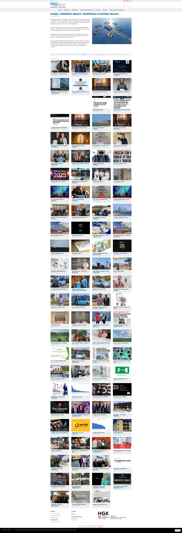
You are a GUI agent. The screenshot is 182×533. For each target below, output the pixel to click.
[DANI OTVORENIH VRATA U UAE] (122, 192)
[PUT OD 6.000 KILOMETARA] (80, 299)
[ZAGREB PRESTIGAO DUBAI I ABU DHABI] (122, 299)
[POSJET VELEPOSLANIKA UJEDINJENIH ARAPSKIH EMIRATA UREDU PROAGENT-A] (59, 156)
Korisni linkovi (74, 518)
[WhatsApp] (118, 54)
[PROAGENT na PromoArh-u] (80, 371)
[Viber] (98, 54)
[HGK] (112, 515)
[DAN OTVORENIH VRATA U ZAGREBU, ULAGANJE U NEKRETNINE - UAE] (80, 138)
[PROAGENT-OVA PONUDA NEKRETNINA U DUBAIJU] (101, 479)
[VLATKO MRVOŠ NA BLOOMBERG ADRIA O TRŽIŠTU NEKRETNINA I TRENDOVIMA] (59, 120)
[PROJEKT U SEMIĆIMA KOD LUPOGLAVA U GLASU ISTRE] (59, 443)
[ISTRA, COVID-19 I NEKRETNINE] (122, 335)
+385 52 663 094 (56, 513)
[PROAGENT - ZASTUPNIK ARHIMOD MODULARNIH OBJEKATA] (122, 407)
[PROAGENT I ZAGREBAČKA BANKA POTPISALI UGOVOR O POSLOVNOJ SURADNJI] (122, 461)
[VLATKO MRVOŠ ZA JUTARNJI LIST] (122, 102)
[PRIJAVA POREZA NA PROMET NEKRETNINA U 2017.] (122, 479)
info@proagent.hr (56, 517)
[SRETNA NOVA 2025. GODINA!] (59, 174)
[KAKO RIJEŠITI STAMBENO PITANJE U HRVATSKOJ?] (101, 264)
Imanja (98, 10)
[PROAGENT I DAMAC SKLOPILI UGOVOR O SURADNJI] (101, 299)
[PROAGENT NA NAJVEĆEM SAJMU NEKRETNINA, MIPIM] (122, 389)
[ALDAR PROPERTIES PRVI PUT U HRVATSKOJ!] (122, 66)
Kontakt (129, 6)
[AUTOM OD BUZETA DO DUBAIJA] (59, 281)
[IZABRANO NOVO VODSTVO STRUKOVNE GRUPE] (101, 443)
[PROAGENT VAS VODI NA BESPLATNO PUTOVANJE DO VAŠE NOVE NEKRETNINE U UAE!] (122, 120)
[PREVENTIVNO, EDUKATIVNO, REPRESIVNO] (59, 389)
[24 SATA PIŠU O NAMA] (122, 174)
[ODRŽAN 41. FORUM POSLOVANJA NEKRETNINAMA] (59, 84)
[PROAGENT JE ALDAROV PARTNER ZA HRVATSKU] (59, 138)
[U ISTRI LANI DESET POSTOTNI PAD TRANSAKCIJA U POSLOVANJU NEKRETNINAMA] (101, 371)
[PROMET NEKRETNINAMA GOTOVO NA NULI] (101, 353)
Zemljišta (75, 10)
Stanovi (66, 10)
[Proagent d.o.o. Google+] (52, 0)
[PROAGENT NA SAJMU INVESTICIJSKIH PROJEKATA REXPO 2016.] (59, 497)
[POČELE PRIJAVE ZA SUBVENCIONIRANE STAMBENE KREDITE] (122, 425)
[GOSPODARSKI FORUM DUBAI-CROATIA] (122, 281)
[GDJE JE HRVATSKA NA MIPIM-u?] (101, 389)
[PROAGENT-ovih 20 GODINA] (122, 246)
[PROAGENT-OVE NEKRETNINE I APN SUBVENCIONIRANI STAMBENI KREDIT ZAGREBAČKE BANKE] (59, 479)
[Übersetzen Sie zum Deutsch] (127, 0)
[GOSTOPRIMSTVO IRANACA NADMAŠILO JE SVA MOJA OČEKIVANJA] (101, 210)
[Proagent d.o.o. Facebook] (50, 0)
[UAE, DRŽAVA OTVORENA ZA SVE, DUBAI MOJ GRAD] (101, 228)
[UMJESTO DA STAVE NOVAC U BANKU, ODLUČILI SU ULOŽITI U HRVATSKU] (101, 497)
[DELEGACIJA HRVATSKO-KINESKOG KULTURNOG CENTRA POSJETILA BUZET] (101, 156)
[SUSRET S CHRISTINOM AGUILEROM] (80, 156)
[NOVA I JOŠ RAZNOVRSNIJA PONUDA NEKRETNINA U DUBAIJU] (59, 371)
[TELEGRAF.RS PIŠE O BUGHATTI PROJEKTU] (80, 174)
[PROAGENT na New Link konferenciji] (80, 425)
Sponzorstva (74, 514)
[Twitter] (70, 54)
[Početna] (105, 6)
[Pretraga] (108, 6)
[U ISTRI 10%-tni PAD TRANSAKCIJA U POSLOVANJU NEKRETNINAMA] (80, 389)
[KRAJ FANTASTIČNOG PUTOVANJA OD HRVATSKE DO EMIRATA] (122, 264)
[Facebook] (56, 54)
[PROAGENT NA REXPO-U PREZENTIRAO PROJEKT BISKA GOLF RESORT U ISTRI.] (59, 461)
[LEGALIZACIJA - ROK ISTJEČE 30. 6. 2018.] (80, 443)
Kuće (59, 10)
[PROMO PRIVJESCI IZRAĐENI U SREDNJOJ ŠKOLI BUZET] (80, 497)
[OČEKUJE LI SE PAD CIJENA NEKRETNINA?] (80, 353)
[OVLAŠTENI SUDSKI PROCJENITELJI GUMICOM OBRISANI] (80, 246)
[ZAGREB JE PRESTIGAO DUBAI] (122, 210)
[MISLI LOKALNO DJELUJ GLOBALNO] (80, 335)
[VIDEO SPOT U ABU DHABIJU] (59, 299)
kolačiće (12, 529)
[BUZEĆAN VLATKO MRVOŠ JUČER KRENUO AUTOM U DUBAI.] (101, 281)
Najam (105, 10)
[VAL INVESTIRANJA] (59, 317)
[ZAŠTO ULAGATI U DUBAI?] (59, 407)
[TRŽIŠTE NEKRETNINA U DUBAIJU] (59, 335)
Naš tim (73, 513)
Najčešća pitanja (117, 6)
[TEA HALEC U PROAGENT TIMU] (101, 192)
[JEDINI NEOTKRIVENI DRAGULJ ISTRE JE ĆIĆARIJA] (59, 264)
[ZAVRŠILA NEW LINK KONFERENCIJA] (59, 425)
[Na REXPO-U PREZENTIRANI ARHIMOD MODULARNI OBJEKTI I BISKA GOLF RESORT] (101, 407)
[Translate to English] (126, 0)
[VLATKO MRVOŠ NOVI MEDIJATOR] (122, 84)
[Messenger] (84, 54)
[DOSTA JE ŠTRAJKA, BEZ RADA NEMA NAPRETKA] (101, 246)
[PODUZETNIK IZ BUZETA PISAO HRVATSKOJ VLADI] (122, 317)
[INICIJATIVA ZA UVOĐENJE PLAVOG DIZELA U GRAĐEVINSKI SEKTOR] (101, 66)
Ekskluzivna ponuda (117, 10)
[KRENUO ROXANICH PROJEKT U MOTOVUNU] (80, 461)
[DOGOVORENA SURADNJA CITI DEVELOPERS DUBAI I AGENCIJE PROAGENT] (80, 210)
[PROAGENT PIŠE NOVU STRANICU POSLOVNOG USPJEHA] (80, 228)
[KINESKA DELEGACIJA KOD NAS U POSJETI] (59, 210)
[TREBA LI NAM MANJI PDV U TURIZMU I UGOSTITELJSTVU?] (122, 371)
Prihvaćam (177, 530)
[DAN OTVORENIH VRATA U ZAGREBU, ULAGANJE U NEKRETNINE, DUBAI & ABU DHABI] (59, 192)
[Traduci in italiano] (129, 0)
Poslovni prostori (86, 10)
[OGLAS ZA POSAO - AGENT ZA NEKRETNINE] (80, 264)
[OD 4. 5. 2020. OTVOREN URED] (59, 353)
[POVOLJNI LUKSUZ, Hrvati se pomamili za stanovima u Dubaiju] (122, 156)
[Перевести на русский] (131, 0)
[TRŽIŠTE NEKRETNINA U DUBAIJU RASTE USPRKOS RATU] (101, 102)
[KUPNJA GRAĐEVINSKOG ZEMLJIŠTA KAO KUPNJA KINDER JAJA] (59, 246)
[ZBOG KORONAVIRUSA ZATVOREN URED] (122, 353)
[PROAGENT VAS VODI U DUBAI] (101, 84)
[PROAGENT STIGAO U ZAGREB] (80, 317)
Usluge (111, 6)
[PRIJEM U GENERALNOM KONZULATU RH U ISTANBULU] (80, 281)
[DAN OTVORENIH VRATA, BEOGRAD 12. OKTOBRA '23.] (59, 228)
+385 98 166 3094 (56, 522)
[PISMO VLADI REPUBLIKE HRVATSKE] (101, 335)
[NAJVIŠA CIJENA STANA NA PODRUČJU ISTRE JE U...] (101, 425)
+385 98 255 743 (56, 515)
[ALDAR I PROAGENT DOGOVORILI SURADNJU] (101, 317)
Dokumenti (73, 520)
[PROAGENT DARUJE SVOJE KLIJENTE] (122, 443)
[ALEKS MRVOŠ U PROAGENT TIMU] (101, 138)
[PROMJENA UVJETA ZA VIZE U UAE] (80, 84)
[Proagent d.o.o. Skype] (53, 0)
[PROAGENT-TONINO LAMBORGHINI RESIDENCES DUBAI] (80, 407)
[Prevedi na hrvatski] (124, 0)
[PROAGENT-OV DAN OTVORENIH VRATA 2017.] (101, 461)
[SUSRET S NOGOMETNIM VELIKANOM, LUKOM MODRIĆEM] (80, 192)
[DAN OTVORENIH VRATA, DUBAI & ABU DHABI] (122, 228)
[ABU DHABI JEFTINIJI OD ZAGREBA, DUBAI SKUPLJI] (101, 120)
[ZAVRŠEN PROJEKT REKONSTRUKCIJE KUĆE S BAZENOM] (80, 479)
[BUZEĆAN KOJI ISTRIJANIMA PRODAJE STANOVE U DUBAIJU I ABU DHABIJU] (122, 138)
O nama (124, 6)
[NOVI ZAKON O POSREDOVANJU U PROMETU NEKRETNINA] (59, 66)
